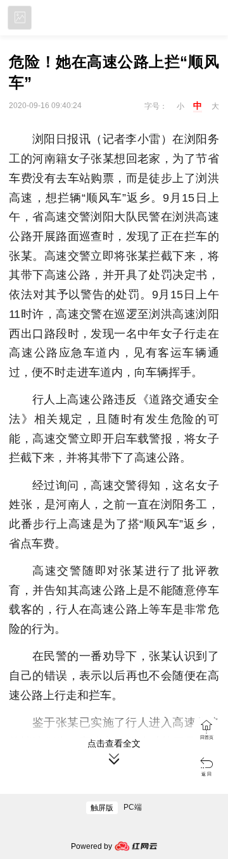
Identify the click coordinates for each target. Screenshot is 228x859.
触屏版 (102, 808)
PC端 (133, 807)
